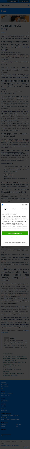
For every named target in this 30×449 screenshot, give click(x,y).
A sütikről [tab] (24, 209)
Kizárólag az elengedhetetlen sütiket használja (15, 242)
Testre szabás (14, 238)
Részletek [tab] (15, 209)
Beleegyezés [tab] (5, 209)
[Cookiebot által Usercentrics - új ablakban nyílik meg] (22, 205)
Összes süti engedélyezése (15, 233)
